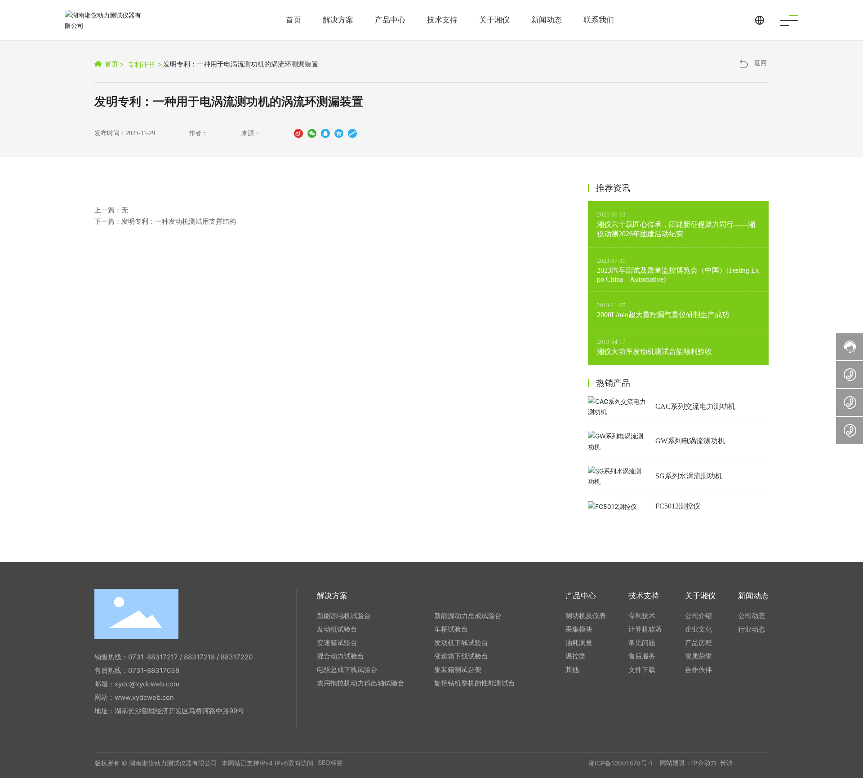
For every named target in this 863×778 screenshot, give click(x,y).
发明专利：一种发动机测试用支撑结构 (178, 221)
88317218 (199, 657)
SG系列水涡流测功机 (688, 476)
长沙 (726, 762)
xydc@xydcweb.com (147, 684)
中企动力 (703, 762)
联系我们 (598, 20)
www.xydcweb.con (144, 697)
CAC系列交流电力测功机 (695, 406)
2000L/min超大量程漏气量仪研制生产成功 (663, 314)
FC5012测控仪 (677, 506)
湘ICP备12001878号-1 (620, 763)
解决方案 (338, 20)
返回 (760, 62)
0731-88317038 (153, 670)
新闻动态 (546, 20)
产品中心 (390, 20)
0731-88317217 (154, 657)
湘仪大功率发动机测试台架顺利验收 (654, 351)
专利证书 (141, 64)
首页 (293, 20)
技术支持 (442, 20)
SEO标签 (330, 762)
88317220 (237, 657)
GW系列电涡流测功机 (690, 441)
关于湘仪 (494, 20)
